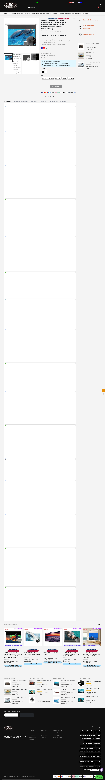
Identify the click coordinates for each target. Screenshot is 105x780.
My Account (32, 732)
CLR (93, 738)
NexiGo (98, 756)
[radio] (43, 71)
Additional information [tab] (21, 101)
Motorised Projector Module (93, 753)
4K (85, 730)
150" (88, 730)
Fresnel (82, 746)
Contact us (31, 730)
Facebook (42, 96)
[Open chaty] (101, 770)
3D (82, 730)
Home (28, 4)
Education (43, 734)
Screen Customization (88, 764)
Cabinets (79, 3)
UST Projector (86, 769)
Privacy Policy (56, 735)
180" (95, 730)
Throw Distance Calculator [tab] (57, 101)
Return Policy (56, 734)
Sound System (83, 766)
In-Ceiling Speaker (91, 748)
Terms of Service (57, 737)
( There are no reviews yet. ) (55, 31)
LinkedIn (48, 96)
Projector (70, 3)
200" (99, 730)
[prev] (73, 19)
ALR (44, 57)
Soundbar (97, 764)
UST (99, 766)
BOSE (88, 735)
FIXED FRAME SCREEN (95, 741)
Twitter (45, 96)
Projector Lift (96, 759)
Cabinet (98, 735)
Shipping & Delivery (33, 734)
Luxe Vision (97, 751)
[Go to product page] (81, 46)
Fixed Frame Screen (28, 648)
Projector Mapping (84, 761)
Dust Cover (87, 741)
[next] (75, 19)
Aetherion (90, 733)
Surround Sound (92, 766)
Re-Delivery (32, 735)
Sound (85, 4)
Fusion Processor (90, 746)
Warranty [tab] (34, 101)
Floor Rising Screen (67, 648)
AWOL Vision (83, 735)
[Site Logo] (10, 5)
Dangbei (98, 738)
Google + (51, 96)
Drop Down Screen (50, 55)
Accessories (31, 7)
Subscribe (27, 715)
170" (92, 730)
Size (42, 75)
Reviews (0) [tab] (43, 101)
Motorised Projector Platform (87, 756)
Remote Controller (95, 761)
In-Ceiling (83, 748)
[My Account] (99, 4)
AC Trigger (83, 733)
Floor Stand (97, 743)
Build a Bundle (13, 665)
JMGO (98, 748)
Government (44, 732)
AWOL (98, 733)
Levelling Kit (83, 751)
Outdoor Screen (60, 4)
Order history (44, 730)
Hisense (98, 746)
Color (43, 68)
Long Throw (90, 751)
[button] (99, 6)
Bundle (35, 3)
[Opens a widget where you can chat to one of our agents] (99, 777)
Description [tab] (7, 101)
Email (53, 96)
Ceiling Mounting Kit (86, 738)
